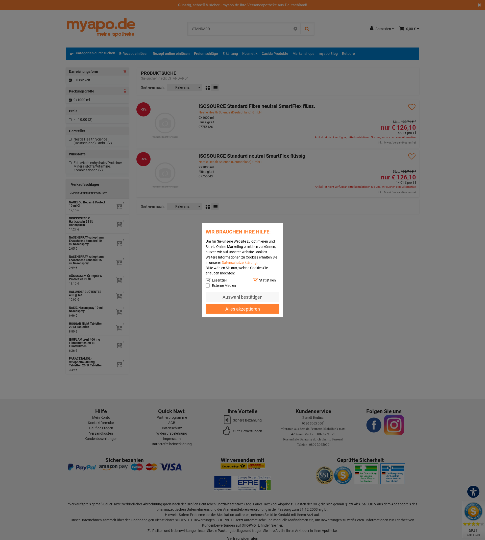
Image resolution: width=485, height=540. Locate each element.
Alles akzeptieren (242, 308)
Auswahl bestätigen (242, 296)
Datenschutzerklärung (239, 262)
